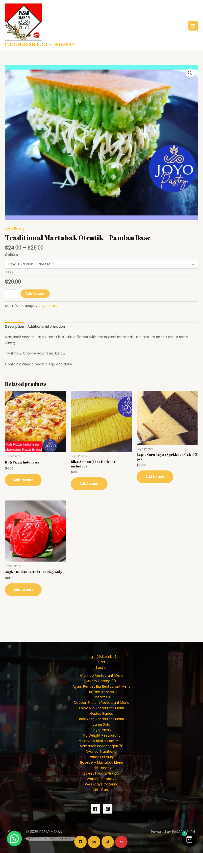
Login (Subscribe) (101, 656)
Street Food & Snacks (101, 773)
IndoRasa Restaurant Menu (101, 719)
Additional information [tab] (46, 326)
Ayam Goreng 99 (101, 681)
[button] (190, 73)
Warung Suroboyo (102, 779)
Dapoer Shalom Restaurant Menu (101, 702)
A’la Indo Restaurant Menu (101, 675)
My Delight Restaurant (101, 735)
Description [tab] (14, 326)
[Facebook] (95, 809)
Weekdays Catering (101, 784)
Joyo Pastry (15, 228)
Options (11, 254)
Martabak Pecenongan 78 (101, 746)
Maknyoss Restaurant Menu (102, 741)
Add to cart (35, 293)
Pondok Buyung (101, 757)
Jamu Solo (101, 724)
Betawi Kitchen (101, 692)
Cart (101, 662)
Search (101, 667)
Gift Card (101, 789)
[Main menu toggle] (193, 26)
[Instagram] (107, 809)
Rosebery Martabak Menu (101, 762)
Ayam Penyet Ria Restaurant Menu (101, 686)
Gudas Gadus (101, 713)
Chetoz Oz (101, 697)
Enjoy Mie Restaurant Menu (101, 708)
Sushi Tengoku (101, 768)
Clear (9, 272)
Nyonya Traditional (101, 751)
